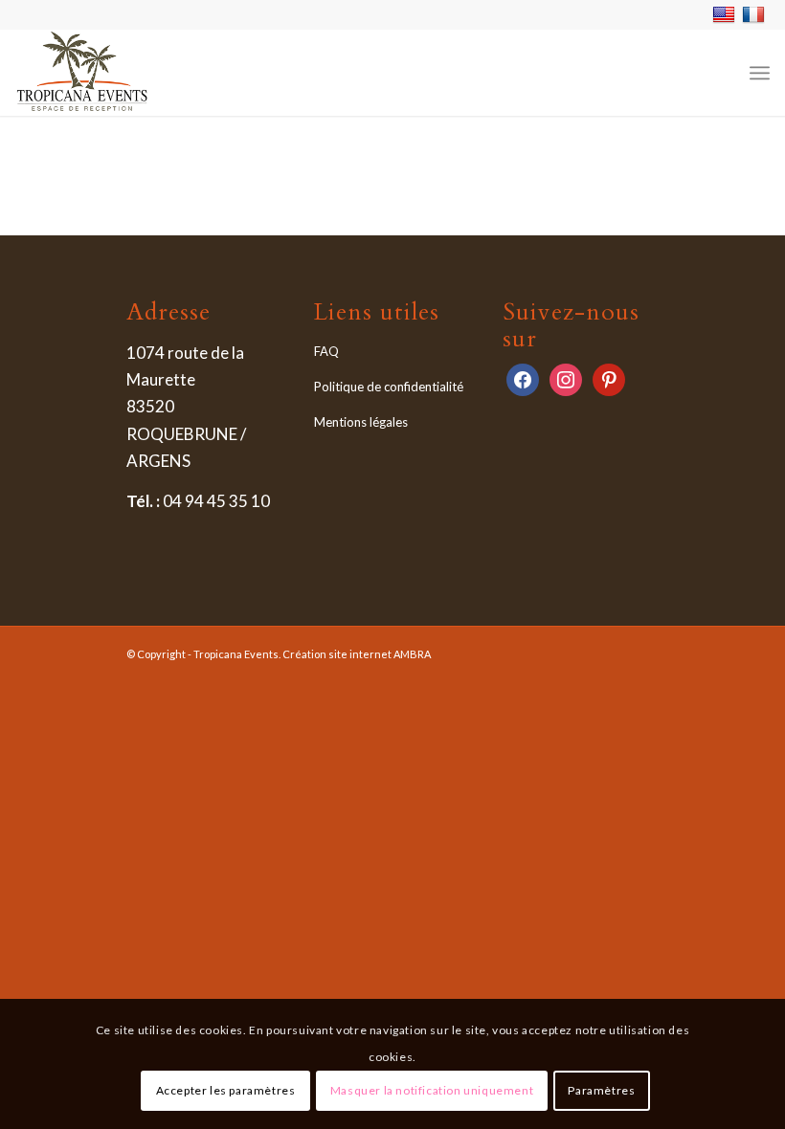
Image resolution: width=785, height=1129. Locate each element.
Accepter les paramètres (226, 1090)
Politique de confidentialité (388, 386)
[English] (726, 14)
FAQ (326, 351)
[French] (756, 14)
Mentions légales (361, 422)
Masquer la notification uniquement (431, 1090)
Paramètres (601, 1090)
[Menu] (760, 73)
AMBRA (412, 654)
